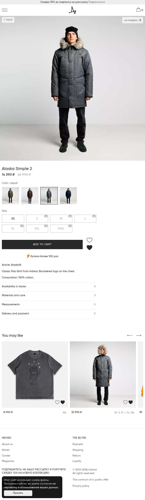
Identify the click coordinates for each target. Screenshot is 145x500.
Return (76, 455)
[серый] (49, 195)
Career (6, 455)
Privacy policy (80, 486)
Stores (5, 450)
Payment (77, 444)
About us (7, 444)
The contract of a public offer (90, 479)
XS (13, 218)
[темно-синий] (68, 195)
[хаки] (10, 195)
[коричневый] (30, 195)
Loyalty (76, 461)
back (8, 19)
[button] (129, 336)
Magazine (8, 461)
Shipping (77, 450)
